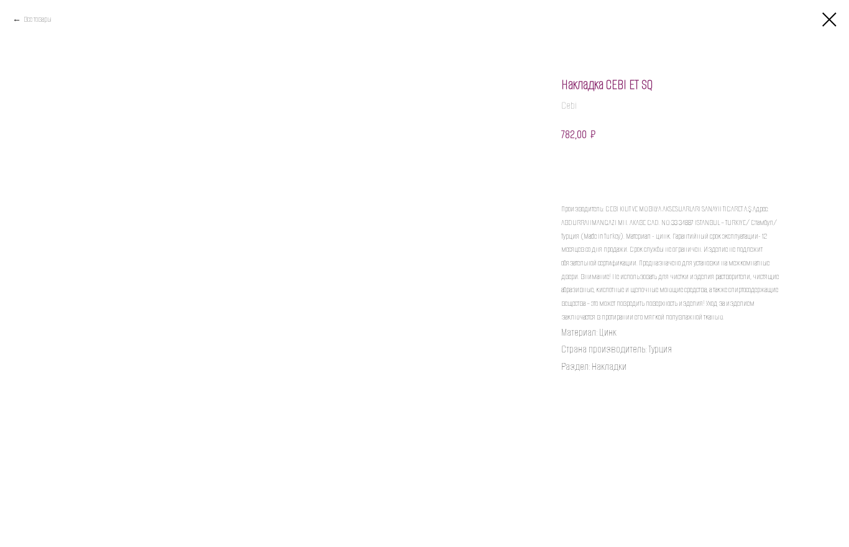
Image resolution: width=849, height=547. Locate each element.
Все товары (38, 19)
